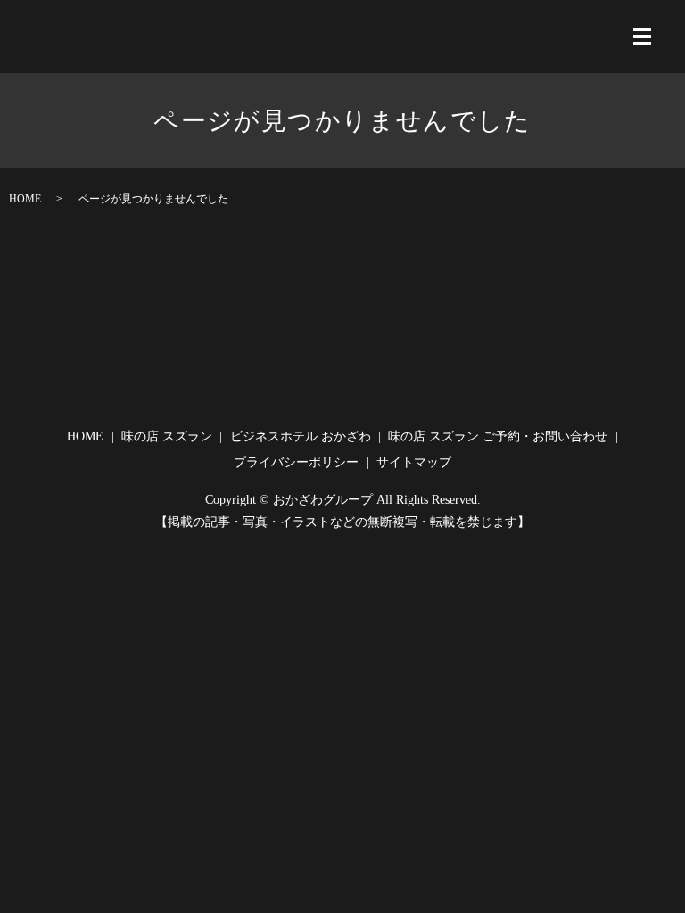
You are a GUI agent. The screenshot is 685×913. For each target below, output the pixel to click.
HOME (25, 199)
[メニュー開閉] (642, 36)
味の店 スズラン (166, 436)
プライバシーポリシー (296, 462)
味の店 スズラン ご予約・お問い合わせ (497, 436)
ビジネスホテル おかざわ (300, 436)
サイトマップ (413, 462)
